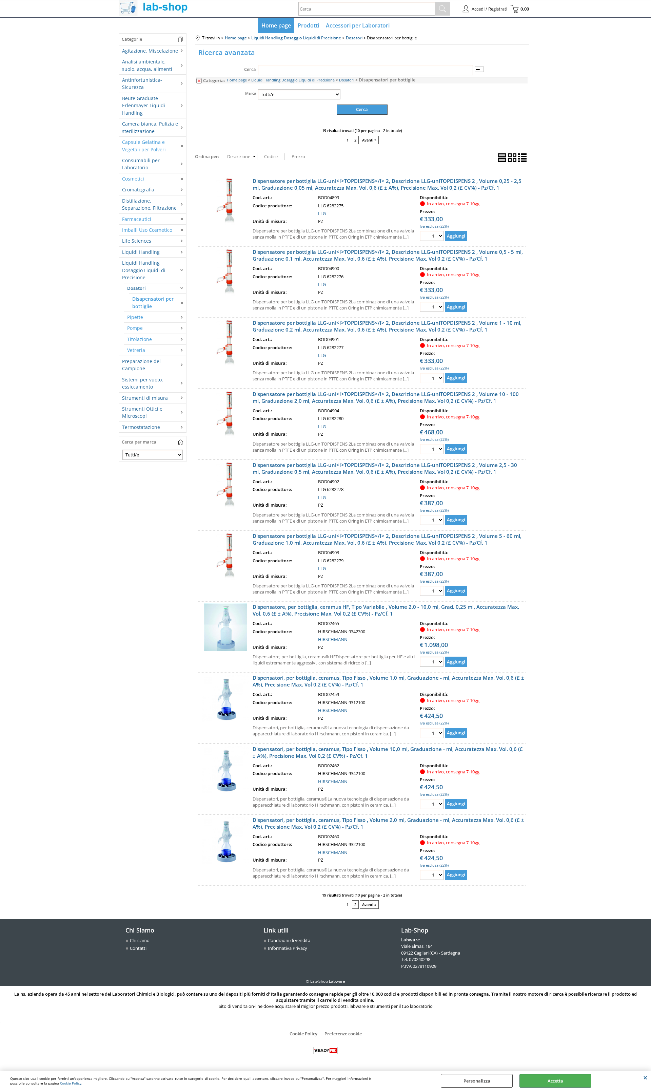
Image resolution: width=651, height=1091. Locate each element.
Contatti (138, 948)
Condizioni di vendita (289, 940)
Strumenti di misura (145, 398)
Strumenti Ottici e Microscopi (142, 412)
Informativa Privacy (287, 948)
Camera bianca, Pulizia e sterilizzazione (150, 127)
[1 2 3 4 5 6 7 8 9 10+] (432, 237)
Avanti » (369, 140)
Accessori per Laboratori (358, 25)
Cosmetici (133, 178)
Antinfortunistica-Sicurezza (142, 83)
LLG (322, 213)
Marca (250, 93)
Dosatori (136, 288)
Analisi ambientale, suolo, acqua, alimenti (147, 65)
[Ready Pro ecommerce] (325, 1050)
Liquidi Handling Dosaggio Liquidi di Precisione (143, 270)
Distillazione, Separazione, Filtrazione (149, 204)
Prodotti (308, 25)
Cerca (250, 69)
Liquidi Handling (141, 252)
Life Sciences (136, 241)
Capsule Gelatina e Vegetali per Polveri (144, 145)
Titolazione (139, 339)
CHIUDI (645, 1077)
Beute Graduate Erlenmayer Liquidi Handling (143, 105)
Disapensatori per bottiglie (153, 302)
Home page (276, 25)
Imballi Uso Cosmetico (147, 230)
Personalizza (476, 1081)
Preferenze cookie (343, 1034)
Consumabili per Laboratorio (141, 164)
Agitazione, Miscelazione (150, 51)
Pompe (135, 328)
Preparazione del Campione (141, 365)
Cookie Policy (70, 1083)
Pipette (135, 317)
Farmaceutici (136, 219)
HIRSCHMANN (333, 639)
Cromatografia (138, 189)
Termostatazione (141, 427)
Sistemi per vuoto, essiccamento (142, 383)
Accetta (555, 1081)
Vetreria (136, 350)
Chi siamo (140, 940)
